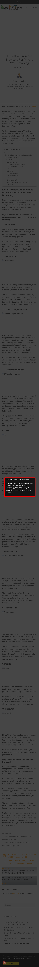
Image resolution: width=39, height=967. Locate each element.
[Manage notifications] (4, 962)
